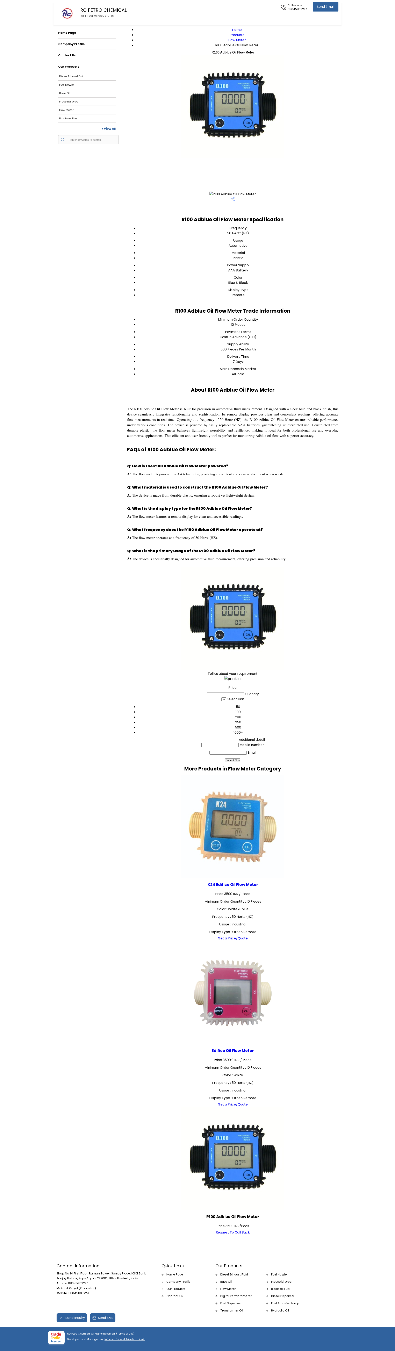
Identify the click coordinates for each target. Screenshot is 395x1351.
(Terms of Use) (125, 1333)
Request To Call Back (233, 1232)
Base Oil (64, 93)
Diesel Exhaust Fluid (72, 76)
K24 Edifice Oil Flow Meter (233, 884)
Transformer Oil (231, 1310)
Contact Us (67, 55)
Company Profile (71, 44)
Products (237, 35)
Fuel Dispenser (230, 1303)
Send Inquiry (75, 1317)
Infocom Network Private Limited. (125, 1339)
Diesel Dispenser (282, 1296)
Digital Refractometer (236, 1296)
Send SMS (105, 1317)
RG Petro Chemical (103, 12)
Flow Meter (66, 110)
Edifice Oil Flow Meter (233, 1050)
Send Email (325, 6)
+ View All (108, 129)
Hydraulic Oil (280, 1310)
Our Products (68, 67)
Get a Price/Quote (233, 938)
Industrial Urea (69, 101)
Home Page (67, 33)
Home (237, 29)
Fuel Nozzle (66, 84)
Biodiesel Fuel (68, 118)
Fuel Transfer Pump (285, 1303)
